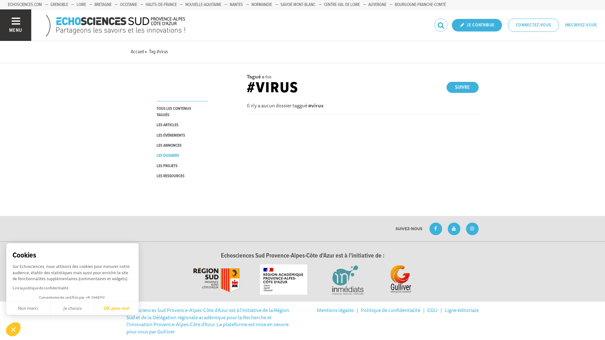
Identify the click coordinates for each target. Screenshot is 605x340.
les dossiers (168, 155)
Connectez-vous (533, 25)
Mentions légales (335, 310)
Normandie (261, 5)
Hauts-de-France (161, 5)
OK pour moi (117, 308)
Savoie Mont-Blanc (297, 5)
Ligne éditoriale (462, 310)
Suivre (462, 87)
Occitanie (128, 5)
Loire (81, 5)
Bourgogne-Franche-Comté (420, 5)
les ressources (170, 176)
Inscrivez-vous (581, 25)
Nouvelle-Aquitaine (203, 5)
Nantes (236, 5)
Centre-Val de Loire (342, 5)
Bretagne (103, 5)
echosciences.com (25, 5)
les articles (167, 125)
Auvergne (377, 5)
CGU (432, 310)
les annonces (169, 145)
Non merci (28, 308)
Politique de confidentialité (390, 310)
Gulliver (166, 331)
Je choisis (72, 308)
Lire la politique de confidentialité (40, 288)
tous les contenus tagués (174, 111)
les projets (167, 166)
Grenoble (59, 5)
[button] (13, 329)
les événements (171, 135)
